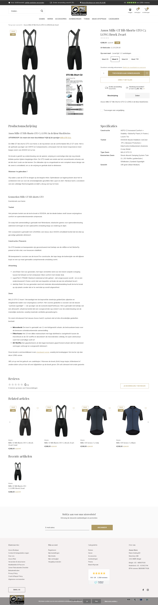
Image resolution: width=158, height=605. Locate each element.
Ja (87, 601)
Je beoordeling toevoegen (134, 386)
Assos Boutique (13, 550)
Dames (42, 19)
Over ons (11, 556)
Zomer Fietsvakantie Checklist (18, 567)
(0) (110, 38)
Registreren (52, 550)
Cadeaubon (114, 19)
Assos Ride (12, 559)
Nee (96, 601)
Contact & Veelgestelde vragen (18, 553)
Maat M (125, 59)
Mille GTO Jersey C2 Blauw (126, 443)
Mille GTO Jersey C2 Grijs (89, 443)
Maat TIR (135, 59)
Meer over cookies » (111, 601)
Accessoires (61, 19)
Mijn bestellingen (53, 553)
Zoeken (42, 11)
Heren (50, 19)
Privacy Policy (13, 573)
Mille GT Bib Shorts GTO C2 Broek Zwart (59, 443)
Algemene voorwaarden (16, 579)
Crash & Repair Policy (15, 576)
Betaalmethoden (13, 570)
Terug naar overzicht (15, 25)
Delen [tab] (137, 95)
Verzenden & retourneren (16, 562)
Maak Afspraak (99, 19)
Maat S (115, 59)
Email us (16, 590)
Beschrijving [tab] (113, 95)
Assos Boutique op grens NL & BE (94, 3)
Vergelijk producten (54, 562)
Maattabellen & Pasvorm (16, 565)
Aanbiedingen (75, 19)
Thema (87, 19)
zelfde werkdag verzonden (34, 3)
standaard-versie (42, 352)
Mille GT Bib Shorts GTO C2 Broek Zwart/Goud (20, 444)
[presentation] (9, 422)
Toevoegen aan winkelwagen (126, 73)
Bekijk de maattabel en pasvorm (134, 67)
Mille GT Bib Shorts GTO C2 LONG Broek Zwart (17, 487)
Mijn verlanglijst (53, 559)
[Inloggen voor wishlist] (147, 73)
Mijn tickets (52, 556)
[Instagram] (148, 590)
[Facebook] (143, 590)
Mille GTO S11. (65, 138)
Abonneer (102, 527)
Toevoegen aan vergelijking (114, 110)
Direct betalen (125, 80)
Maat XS (105, 59)
